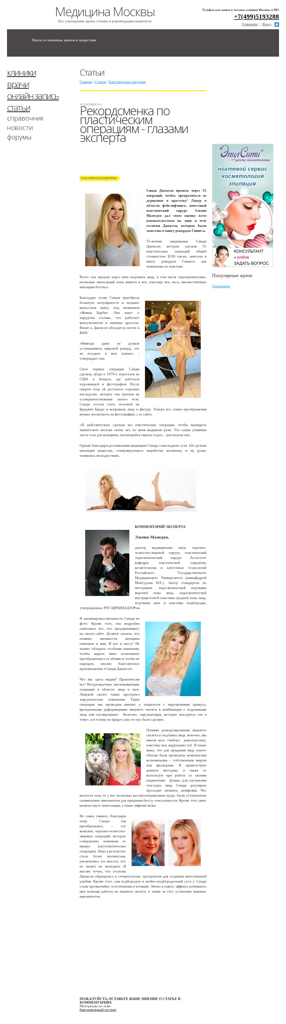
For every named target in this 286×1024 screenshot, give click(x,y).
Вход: (267, 24)
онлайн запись (33, 96)
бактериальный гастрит (98, 1010)
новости (20, 127)
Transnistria (221, 286)
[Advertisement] (249, 103)
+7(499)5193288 (256, 16)
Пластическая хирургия (127, 82)
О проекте (250, 24)
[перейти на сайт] (245, 205)
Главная (86, 82)
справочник (25, 117)
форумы (19, 136)
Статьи (100, 82)
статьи (18, 107)
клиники (21, 72)
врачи (18, 84)
